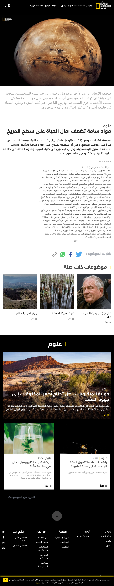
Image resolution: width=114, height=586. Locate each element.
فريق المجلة (42, 542)
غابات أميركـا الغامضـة (63, 313)
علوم (70, 5)
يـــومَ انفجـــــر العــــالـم (26, 313)
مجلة (54, 5)
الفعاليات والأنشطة (43, 548)
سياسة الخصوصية (43, 564)
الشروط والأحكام (44, 556)
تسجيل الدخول (20, 545)
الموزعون (64, 542)
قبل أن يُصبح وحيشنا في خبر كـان (96, 315)
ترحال (63, 5)
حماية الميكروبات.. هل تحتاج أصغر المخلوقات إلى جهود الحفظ (60, 397)
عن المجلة (43, 537)
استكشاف (79, 5)
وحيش (89, 5)
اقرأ (106, 322)
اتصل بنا (65, 546)
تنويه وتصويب (62, 537)
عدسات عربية (36, 5)
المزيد (38, 583)
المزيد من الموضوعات (21, 497)
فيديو (47, 5)
